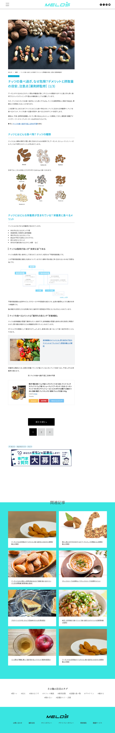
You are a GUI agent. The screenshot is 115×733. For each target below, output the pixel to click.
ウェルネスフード (21, 446)
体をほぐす (34, 693)
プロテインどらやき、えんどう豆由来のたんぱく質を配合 (28, 620)
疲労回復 (62, 693)
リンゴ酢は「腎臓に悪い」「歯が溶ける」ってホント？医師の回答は (31, 660)
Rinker (35, 394)
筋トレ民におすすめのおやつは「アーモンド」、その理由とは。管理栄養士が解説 (82, 543)
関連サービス (97, 723)
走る (24, 693)
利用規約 (83, 723)
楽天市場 (43, 401)
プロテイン (89, 693)
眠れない (48, 697)
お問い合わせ (17, 723)
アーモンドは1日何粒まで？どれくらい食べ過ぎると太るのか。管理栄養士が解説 (32, 543)
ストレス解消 (49, 693)
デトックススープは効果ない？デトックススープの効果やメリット (81, 581)
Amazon (33, 401)
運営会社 (32, 723)
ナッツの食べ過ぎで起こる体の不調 (25, 123)
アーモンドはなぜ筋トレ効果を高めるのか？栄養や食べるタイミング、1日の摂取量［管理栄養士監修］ (31, 582)
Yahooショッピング (56, 401)
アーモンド (11, 446)
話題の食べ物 (75, 693)
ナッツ (29, 446)
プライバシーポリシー (66, 723)
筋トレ (14, 693)
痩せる (101, 693)
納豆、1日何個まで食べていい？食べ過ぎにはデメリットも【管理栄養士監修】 (83, 621)
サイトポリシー (46, 723)
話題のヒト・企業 (64, 697)
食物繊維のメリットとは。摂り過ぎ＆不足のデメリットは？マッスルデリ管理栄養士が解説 (57, 343)
